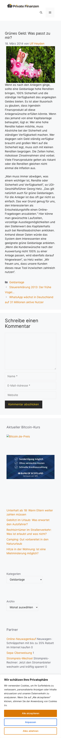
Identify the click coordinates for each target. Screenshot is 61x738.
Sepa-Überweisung (19, 652)
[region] (30, 706)
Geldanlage (16, 282)
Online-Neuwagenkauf (21, 639)
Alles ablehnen (30, 731)
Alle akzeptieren (30, 713)
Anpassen (30, 722)
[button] (41, 12)
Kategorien (14, 573)
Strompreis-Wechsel (20, 658)
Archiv (11, 601)
